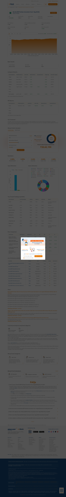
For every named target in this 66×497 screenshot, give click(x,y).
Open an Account (38, 256)
